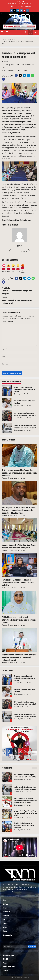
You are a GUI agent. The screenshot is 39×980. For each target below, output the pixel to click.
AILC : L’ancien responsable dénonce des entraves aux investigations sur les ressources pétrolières (19, 473)
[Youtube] (24, 10)
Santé (4, 919)
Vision (31, 4)
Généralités (6, 911)
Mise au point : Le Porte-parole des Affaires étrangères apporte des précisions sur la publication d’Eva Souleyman (18, 510)
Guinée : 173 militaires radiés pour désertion (7, 403)
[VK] (21, 10)
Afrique (5, 908)
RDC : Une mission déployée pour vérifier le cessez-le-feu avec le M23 (7, 415)
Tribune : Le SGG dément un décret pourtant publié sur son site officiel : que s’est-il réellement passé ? (19, 657)
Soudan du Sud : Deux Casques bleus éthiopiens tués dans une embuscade (7, 428)
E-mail (4, 356)
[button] (2, 32)
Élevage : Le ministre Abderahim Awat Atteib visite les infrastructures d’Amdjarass (18, 546)
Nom (4, 349)
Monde (5, 931)
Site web (5, 364)
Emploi (5, 923)
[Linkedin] (17, 10)
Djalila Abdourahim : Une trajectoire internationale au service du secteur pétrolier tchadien (19, 620)
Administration (7, 935)
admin (6, 62)
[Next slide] (36, 768)
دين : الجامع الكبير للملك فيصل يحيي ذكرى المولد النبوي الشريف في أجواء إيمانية (7, 801)
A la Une (5, 904)
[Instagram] (27, 10)
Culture (5, 927)
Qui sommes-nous (13, 4)
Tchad (4, 900)
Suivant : (17, 300)
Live (35, 32)
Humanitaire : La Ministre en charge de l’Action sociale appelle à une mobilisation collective (18, 582)
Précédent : (17, 291)
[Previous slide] (33, 768)
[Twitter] (14, 10)
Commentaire (7, 322)
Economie (6, 915)
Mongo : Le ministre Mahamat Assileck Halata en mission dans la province (7, 390)
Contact (28, 6)
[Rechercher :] (15, 946)
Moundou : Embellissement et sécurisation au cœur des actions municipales (7, 814)
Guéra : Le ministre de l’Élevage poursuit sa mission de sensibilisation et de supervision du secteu (7, 789)
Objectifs (24, 4)
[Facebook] (11, 10)
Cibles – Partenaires (17, 6)
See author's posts (19, 251)
